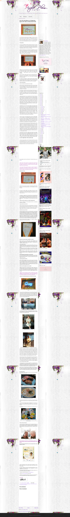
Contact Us (30, 16)
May (41, 128)
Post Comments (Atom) (25, 509)
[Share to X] (32, 482)
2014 (41, 137)
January (42, 133)
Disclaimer (25, 16)
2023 (41, 98)
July (41, 112)
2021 (41, 100)
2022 (41, 99)
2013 (41, 138)
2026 (41, 94)
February (42, 132)
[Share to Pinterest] (33, 482)
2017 (41, 105)
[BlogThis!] (31, 482)
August (42, 111)
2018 (41, 104)
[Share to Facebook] (33, 482)
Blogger (40, 515)
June (41, 113)
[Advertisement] (44, 22)
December (42, 106)
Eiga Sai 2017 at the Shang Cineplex (45, 118)
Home (21, 16)
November (42, 107)
